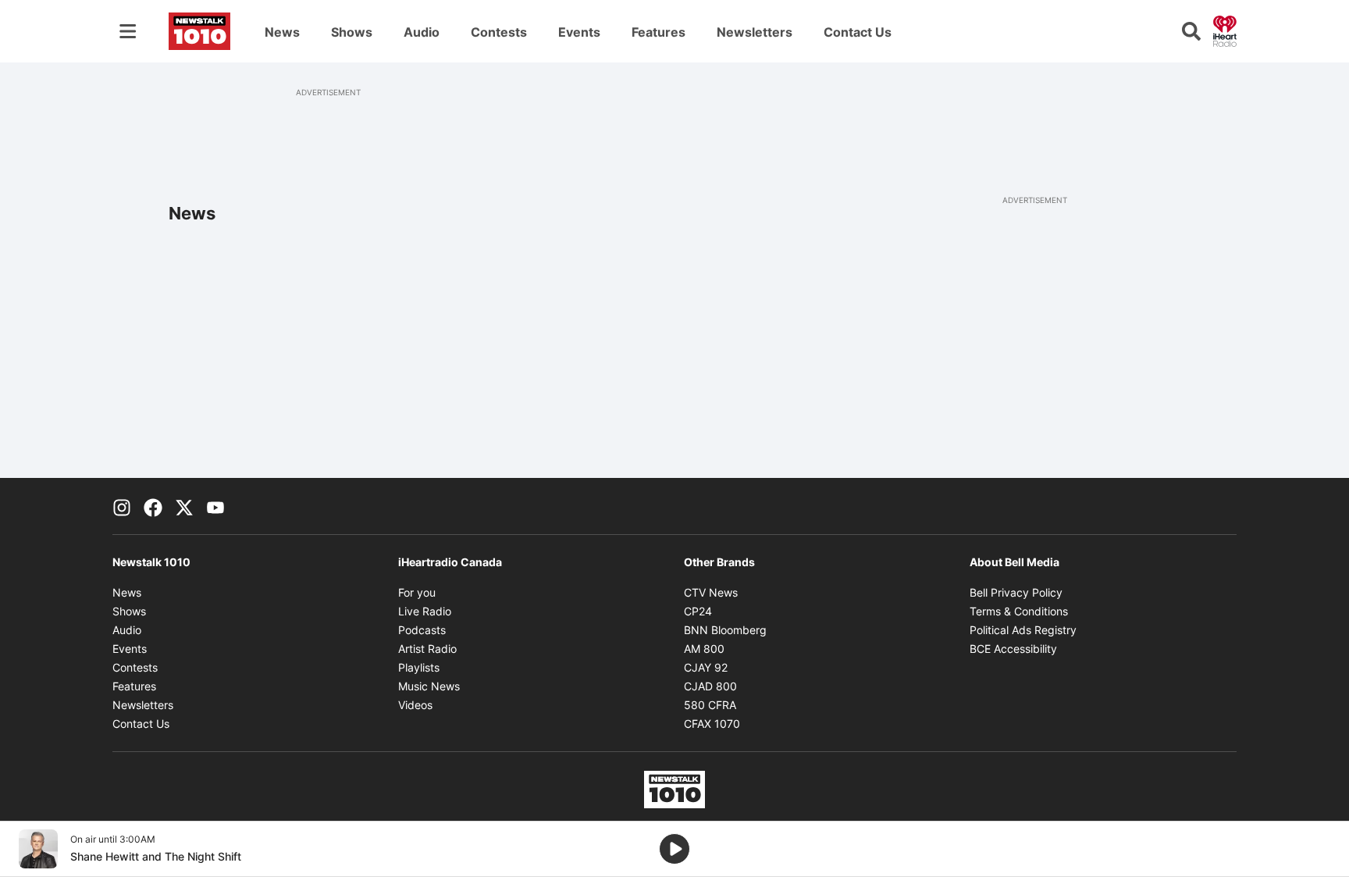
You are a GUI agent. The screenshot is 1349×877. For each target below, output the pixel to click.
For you (417, 592)
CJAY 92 (706, 667)
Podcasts (422, 629)
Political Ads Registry (1023, 629)
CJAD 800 (710, 686)
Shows (351, 32)
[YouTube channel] (215, 506)
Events (579, 32)
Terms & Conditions (1019, 611)
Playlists (419, 667)
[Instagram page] (121, 506)
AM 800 (704, 648)
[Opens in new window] (38, 848)
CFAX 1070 (712, 723)
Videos (415, 704)
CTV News (711, 592)
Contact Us (858, 32)
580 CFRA (710, 704)
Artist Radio (427, 648)
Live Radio (424, 611)
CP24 (698, 611)
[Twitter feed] (184, 506)
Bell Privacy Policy (1016, 592)
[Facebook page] (153, 506)
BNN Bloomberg (725, 629)
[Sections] (128, 31)
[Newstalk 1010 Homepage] (199, 31)
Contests (499, 32)
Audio (422, 32)
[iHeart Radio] (1225, 29)
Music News (429, 686)
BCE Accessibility (1013, 648)
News (282, 32)
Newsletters (754, 32)
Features (658, 32)
